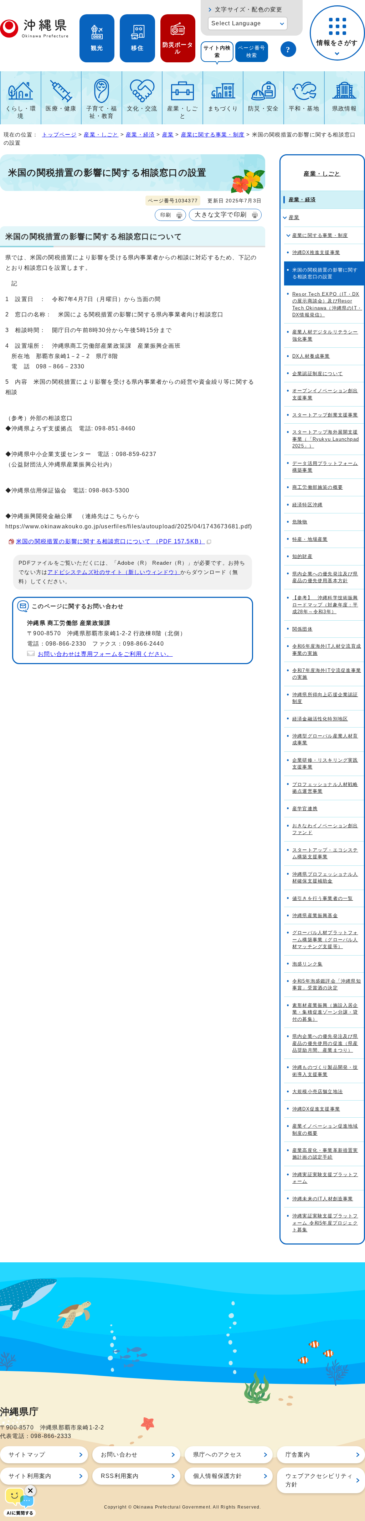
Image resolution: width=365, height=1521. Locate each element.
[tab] (217, 51)
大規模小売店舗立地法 (317, 1091)
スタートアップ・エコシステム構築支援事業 (325, 853)
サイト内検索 (217, 51)
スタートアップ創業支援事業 (325, 415)
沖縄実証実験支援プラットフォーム (325, 1178)
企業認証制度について (317, 373)
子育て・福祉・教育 (101, 112)
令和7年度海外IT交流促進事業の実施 (326, 674)
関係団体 (302, 629)
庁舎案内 (298, 1455)
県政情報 (344, 108)
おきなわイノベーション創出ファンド (325, 829)
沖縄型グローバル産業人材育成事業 (325, 739)
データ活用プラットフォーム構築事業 (325, 467)
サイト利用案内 (30, 1476)
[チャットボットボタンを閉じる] (30, 1490)
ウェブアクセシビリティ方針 (319, 1480)
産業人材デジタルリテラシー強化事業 (325, 335)
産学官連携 (305, 808)
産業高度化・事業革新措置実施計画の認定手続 (325, 1154)
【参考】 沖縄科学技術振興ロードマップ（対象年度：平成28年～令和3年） (325, 604)
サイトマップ (27, 1455)
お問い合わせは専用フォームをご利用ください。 (105, 654)
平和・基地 (304, 108)
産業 (168, 134)
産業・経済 (140, 134)
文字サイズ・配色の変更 (248, 9)
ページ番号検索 (251, 51)
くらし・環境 (20, 112)
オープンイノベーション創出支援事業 (325, 394)
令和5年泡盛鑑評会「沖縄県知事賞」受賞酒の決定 (326, 984)
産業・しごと (182, 112)
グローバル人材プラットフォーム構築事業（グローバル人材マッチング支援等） (325, 939)
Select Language (236, 23)
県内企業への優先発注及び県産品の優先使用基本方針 (325, 577)
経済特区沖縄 (307, 504)
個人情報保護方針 (217, 1476)
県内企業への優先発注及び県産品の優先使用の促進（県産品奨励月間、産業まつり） (325, 1043)
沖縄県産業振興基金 (315, 915)
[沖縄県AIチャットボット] (20, 1501)
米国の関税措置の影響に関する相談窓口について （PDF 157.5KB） (110, 541)
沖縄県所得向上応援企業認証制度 (325, 698)
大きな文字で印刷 (221, 214)
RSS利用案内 (120, 1476)
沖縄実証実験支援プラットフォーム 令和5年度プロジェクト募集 (325, 1222)
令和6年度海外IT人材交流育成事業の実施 (326, 649)
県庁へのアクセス (217, 1455)
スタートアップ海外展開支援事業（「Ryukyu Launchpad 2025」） (325, 439)
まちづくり (223, 108)
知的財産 (302, 556)
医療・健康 (61, 108)
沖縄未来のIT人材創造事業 (322, 1198)
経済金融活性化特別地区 (320, 718)
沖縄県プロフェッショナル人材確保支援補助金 (325, 877)
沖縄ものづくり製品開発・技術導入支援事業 (325, 1071)
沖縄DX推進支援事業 (316, 252)
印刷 (165, 215)
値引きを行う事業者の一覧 (322, 898)
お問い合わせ (119, 1455)
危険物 (300, 521)
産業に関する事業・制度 (213, 134)
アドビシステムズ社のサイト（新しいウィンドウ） (113, 572)
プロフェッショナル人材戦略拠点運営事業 (325, 788)
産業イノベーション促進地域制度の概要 (325, 1129)
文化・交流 (142, 108)
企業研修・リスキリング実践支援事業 (325, 763)
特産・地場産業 (310, 539)
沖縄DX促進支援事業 (316, 1109)
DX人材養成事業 (311, 356)
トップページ (59, 134)
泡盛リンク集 (307, 964)
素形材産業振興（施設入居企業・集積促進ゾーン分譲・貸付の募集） (325, 1012)
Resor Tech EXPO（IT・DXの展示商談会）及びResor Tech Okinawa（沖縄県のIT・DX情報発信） (327, 304)
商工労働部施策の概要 (317, 487)
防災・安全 (263, 108)
